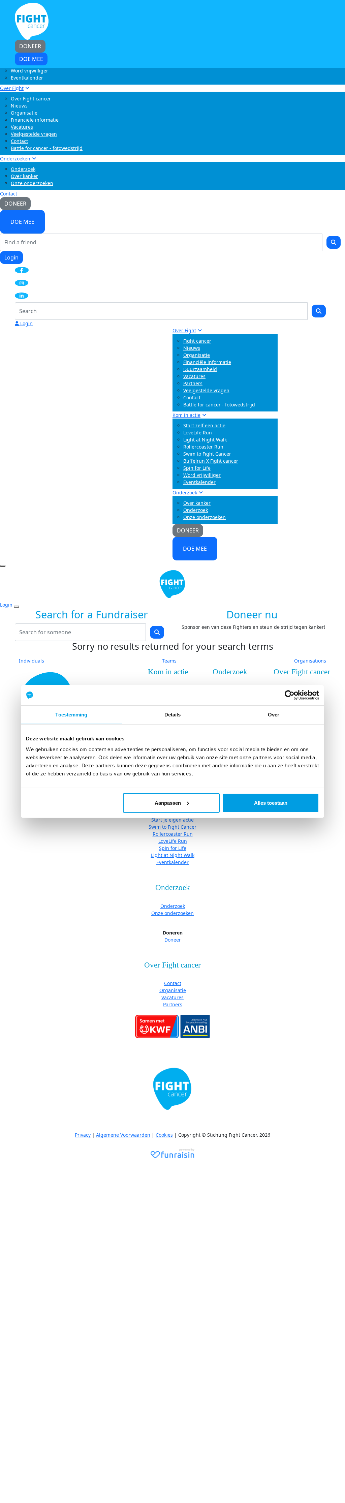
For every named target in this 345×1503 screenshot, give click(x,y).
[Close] (16, 607)
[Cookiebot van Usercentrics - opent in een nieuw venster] (289, 695)
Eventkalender (27, 77)
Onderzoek (23, 169)
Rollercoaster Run (203, 446)
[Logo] (32, 21)
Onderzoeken (15, 158)
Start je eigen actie (172, 820)
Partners (192, 383)
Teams (169, 660)
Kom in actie (186, 415)
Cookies (164, 1135)
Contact (19, 141)
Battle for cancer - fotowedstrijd (47, 148)
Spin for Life (197, 468)
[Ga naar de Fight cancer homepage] (172, 1089)
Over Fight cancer (31, 98)
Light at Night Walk (205, 439)
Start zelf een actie (204, 425)
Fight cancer (197, 341)
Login (11, 257)
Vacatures (22, 127)
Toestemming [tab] (71, 714)
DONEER (15, 203)
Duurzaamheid (200, 369)
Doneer (172, 940)
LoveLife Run (197, 432)
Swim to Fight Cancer (207, 454)
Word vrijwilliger (29, 70)
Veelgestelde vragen (34, 134)
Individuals (31, 660)
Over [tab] (273, 714)
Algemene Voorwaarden (123, 1135)
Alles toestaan (270, 802)
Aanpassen (168, 802)
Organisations (310, 660)
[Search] (333, 242)
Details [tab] (172, 714)
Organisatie (24, 113)
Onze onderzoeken (32, 183)
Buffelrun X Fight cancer (210, 461)
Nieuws (19, 105)
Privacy (83, 1135)
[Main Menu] (2, 566)
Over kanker (24, 176)
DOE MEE (22, 221)
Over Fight (12, 88)
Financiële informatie (35, 120)
